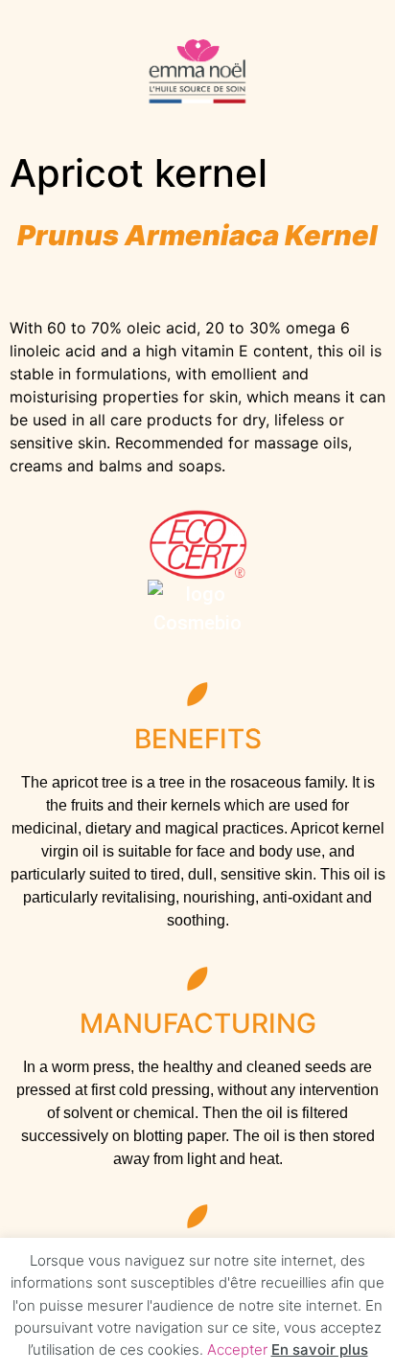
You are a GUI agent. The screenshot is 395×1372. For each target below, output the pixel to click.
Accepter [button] (237, 1349)
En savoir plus (319, 1349)
